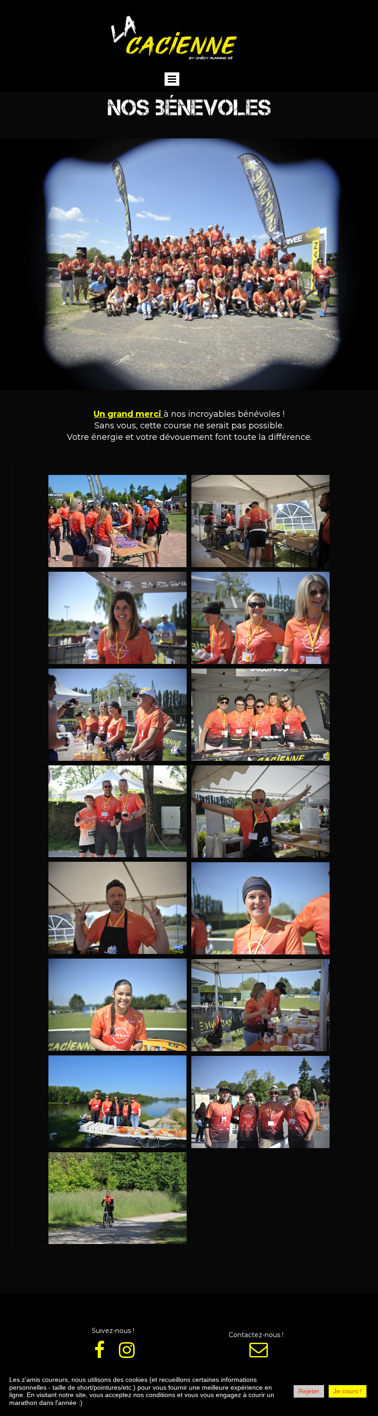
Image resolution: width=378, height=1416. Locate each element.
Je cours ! (347, 1391)
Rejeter (308, 1391)
